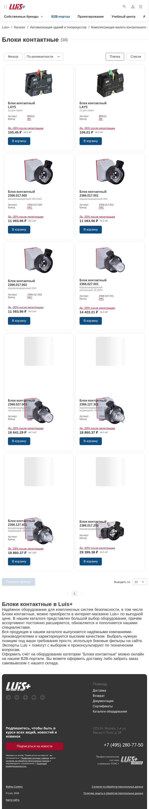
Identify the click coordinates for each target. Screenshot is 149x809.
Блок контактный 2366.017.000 (21, 193)
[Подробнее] (67, 593)
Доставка (99, 690)
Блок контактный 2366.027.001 (93, 282)
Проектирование (91, 16)
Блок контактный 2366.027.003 (21, 402)
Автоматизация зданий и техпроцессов (58, 27)
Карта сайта (12, 800)
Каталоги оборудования (110, 711)
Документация (103, 701)
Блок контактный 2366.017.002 (21, 282)
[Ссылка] (38, 84)
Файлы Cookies (14, 786)
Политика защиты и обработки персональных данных (113, 793)
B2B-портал (60, 16)
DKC (29, 207)
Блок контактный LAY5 (21, 105)
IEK (29, 119)
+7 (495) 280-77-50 (123, 745)
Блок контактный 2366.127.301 (93, 402)
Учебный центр (123, 16)
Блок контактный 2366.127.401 (21, 522)
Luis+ (6, 27)
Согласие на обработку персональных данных (117, 786)
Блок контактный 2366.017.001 (93, 193)
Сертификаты (103, 706)
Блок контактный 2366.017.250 (93, 523)
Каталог (19, 27)
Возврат (99, 695)
